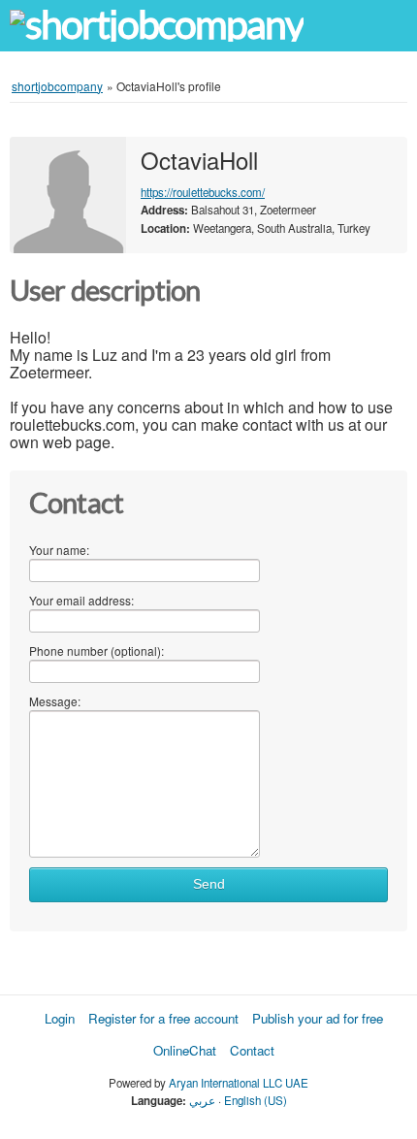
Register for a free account (163, 1018)
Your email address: (81, 600)
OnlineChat (184, 1050)
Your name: (59, 549)
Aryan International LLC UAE (238, 1082)
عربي (202, 1100)
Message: (54, 701)
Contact (252, 1050)
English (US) (255, 1100)
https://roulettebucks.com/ (203, 192)
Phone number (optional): (96, 650)
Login (60, 1018)
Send (209, 884)
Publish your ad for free (317, 1018)
